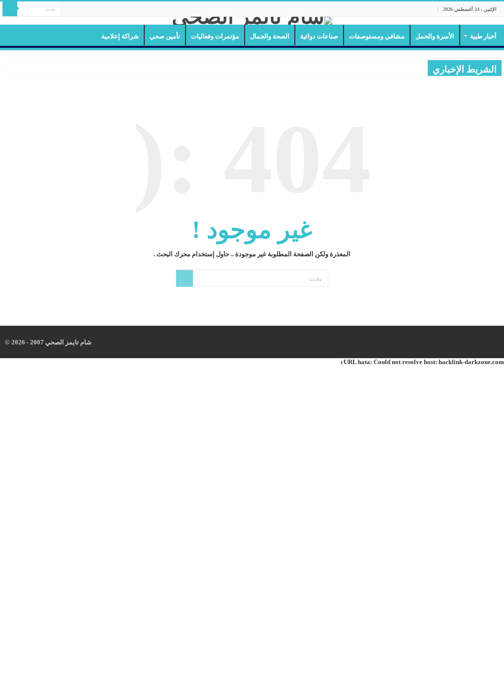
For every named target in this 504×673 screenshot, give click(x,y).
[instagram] (68, 9)
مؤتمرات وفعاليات (215, 36)
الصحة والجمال (269, 36)
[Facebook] (87, 9)
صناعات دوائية (319, 36)
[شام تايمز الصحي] (252, 21)
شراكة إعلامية (120, 36)
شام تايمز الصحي (68, 342)
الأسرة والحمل (434, 36)
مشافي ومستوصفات (377, 36)
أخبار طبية (483, 36)
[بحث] (9, 8)
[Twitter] (78, 9)
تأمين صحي (165, 36)
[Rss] (96, 9)
